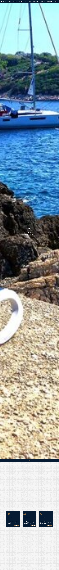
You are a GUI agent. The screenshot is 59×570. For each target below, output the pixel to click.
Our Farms (21, 1)
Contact (55, 1)
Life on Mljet (49, 1)
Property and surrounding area (39, 1)
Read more (16, 525)
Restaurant (15, 1)
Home (10, 1)
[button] (27, 460)
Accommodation (28, 1)
